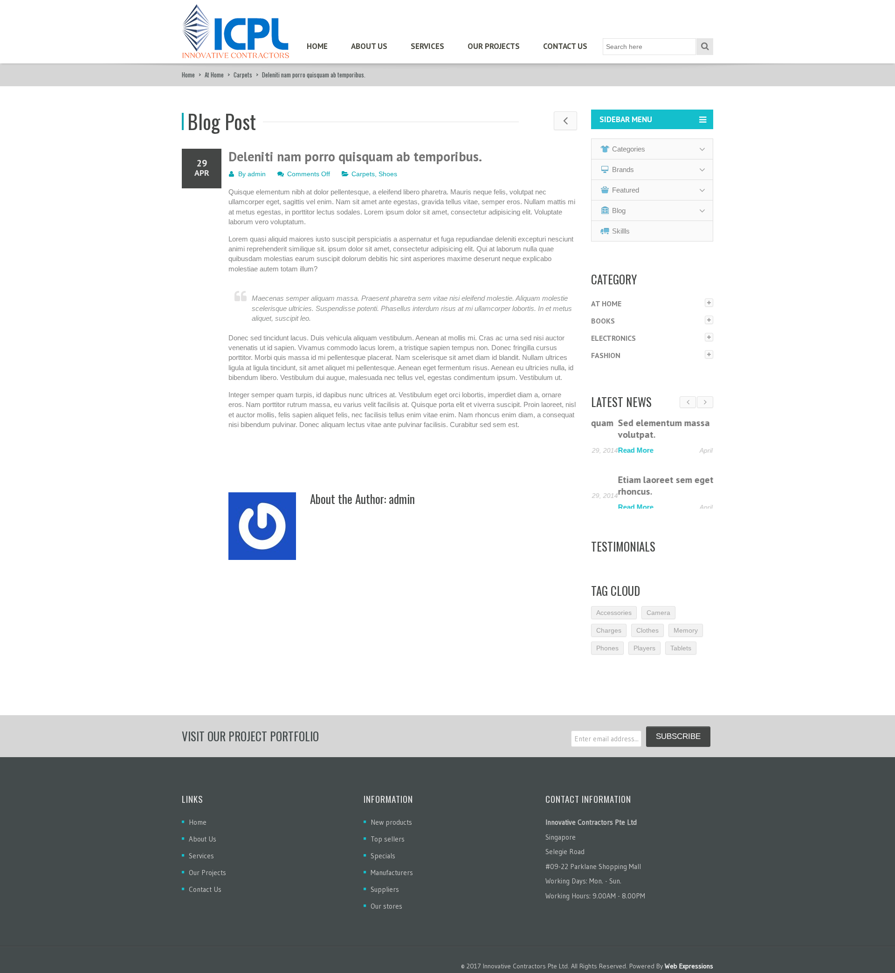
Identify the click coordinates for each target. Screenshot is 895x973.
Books (603, 320)
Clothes (647, 634)
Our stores (386, 910)
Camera (658, 616)
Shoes (388, 174)
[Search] (704, 46)
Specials (383, 860)
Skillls (621, 231)
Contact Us (565, 46)
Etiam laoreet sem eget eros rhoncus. (649, 485)
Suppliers (385, 893)
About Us (369, 46)
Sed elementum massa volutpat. (637, 429)
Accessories (614, 616)
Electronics (613, 338)
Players (644, 652)
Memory (686, 634)
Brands (623, 169)
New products (391, 826)
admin (257, 174)
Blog (619, 210)
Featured (625, 190)
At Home (214, 74)
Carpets (243, 74)
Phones (607, 652)
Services (427, 46)
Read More (608, 450)
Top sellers (388, 843)
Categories (628, 149)
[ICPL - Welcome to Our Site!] (235, 28)
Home (317, 46)
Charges (608, 634)
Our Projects (494, 46)
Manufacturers (392, 876)
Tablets (680, 652)
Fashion (605, 355)
